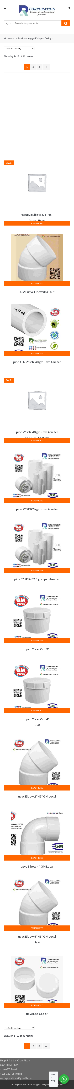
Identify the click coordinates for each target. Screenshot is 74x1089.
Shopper (36, 1084)
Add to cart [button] (37, 223)
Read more (37, 283)
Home (11, 38)
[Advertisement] (37, 115)
